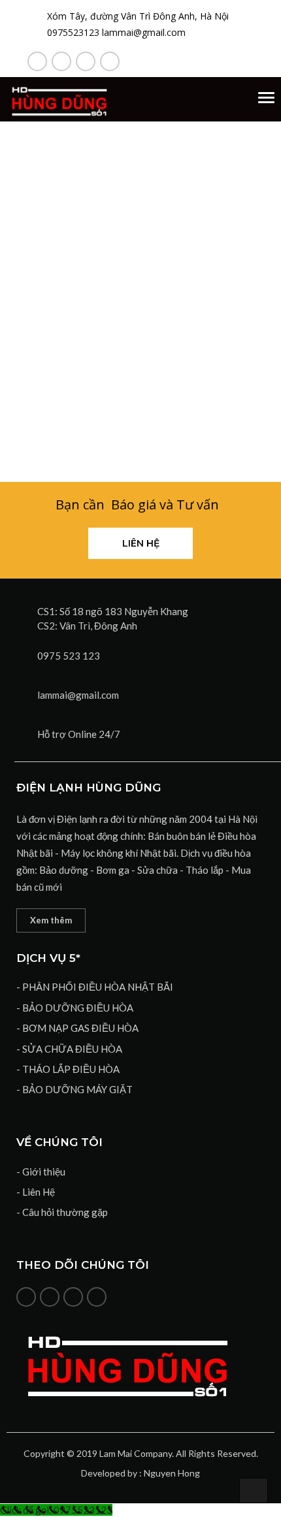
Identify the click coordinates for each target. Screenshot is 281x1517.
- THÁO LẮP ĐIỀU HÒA (68, 1069)
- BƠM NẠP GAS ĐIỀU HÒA (77, 1028)
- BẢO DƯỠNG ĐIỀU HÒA (74, 1008)
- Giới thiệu (40, 1171)
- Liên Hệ (35, 1192)
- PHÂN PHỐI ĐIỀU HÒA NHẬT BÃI (94, 987)
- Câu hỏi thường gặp (62, 1212)
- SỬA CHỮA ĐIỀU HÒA (69, 1049)
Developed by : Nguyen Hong (140, 1472)
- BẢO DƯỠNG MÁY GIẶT (74, 1089)
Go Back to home (140, 355)
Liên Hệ (140, 543)
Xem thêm (51, 920)
